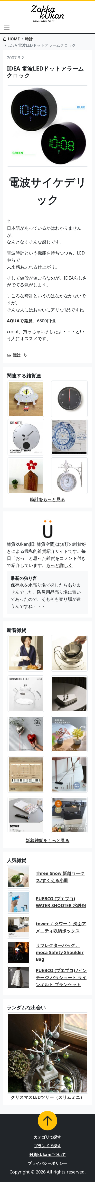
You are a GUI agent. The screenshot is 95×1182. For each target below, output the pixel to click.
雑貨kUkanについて (47, 1154)
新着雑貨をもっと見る (47, 840)
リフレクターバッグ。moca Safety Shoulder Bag (60, 952)
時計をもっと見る (47, 499)
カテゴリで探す (47, 1137)
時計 (29, 39)
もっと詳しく (59, 565)
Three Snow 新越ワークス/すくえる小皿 (60, 876)
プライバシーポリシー (47, 1163)
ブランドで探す (47, 1145)
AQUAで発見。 (22, 321)
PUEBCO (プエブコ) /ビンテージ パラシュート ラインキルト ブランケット (61, 977)
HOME (14, 39)
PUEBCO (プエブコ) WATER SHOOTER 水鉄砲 (61, 902)
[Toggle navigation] (6, 27)
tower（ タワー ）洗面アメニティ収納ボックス (61, 927)
